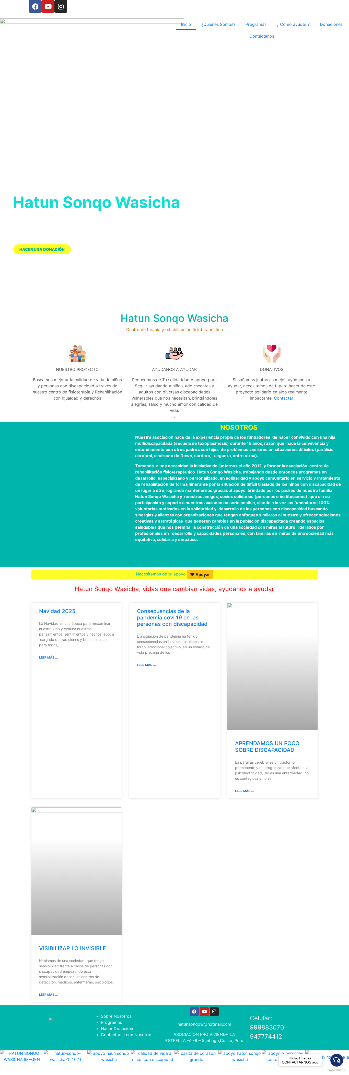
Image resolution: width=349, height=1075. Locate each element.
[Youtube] (48, 6)
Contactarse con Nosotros (126, 1034)
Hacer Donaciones (118, 1028)
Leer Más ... (48, 657)
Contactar (283, 398)
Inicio (186, 24)
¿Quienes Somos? (218, 24)
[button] (5, 246)
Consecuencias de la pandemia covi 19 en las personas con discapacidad (172, 617)
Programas (256, 24)
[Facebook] (35, 6)
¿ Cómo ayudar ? (293, 24)
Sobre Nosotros (116, 1016)
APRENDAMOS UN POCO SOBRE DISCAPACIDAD (267, 746)
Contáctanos (261, 36)
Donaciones (331, 24)
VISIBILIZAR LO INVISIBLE (72, 948)
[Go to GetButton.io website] (337, 1069)
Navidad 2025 (57, 611)
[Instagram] (60, 6)
